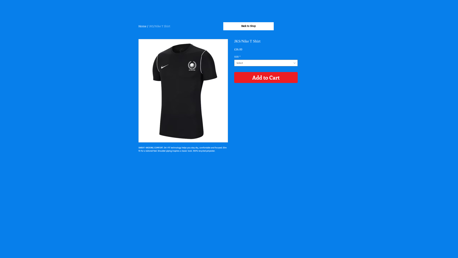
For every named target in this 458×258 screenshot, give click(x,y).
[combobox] (266, 63)
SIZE (237, 56)
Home (142, 26)
